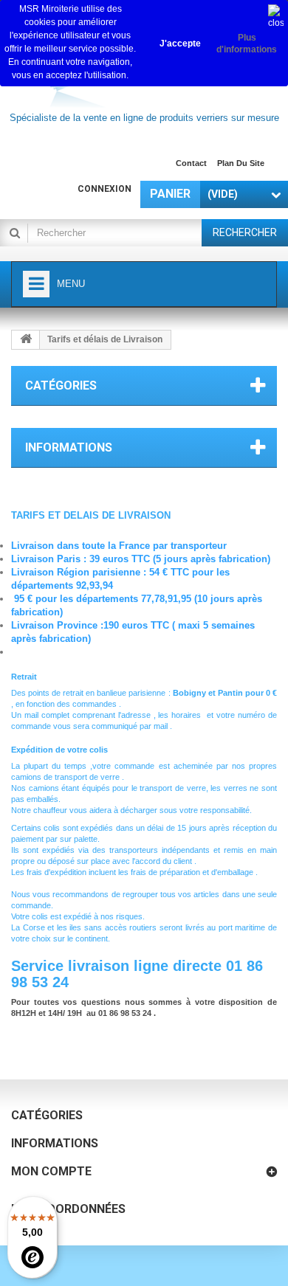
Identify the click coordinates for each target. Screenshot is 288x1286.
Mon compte (51, 1171)
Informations (68, 447)
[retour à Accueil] (26, 340)
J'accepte (180, 43)
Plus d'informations (246, 43)
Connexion (104, 189)
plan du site (240, 163)
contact (191, 163)
